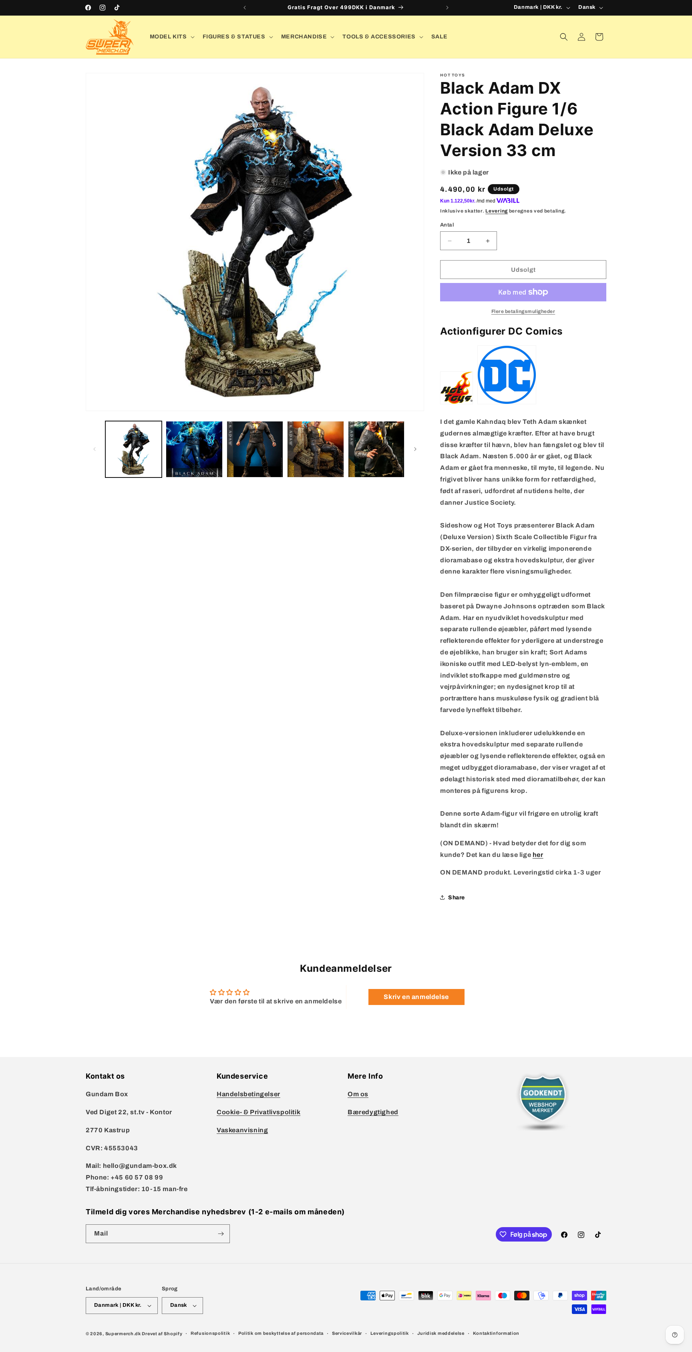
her (538, 854)
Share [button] (456, 898)
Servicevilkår (347, 1333)
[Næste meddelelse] (447, 7)
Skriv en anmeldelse (416, 996)
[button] (171, 36)
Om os (358, 1094)
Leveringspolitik (389, 1333)
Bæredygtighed (373, 1112)
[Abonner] (220, 1233)
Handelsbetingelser (248, 1094)
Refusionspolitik (210, 1333)
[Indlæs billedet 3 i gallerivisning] (255, 449)
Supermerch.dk (123, 1333)
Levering (496, 211)
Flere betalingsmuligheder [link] (523, 311)
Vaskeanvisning (242, 1130)
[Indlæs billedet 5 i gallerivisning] (376, 449)
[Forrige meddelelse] (244, 7)
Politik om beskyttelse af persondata (281, 1333)
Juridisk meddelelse (441, 1333)
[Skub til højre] (415, 449)
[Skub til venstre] (94, 449)
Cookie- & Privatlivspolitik (258, 1112)
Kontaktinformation (496, 1333)
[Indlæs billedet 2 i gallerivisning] (194, 449)
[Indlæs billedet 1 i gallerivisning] (133, 449)
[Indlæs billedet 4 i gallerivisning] (315, 449)
